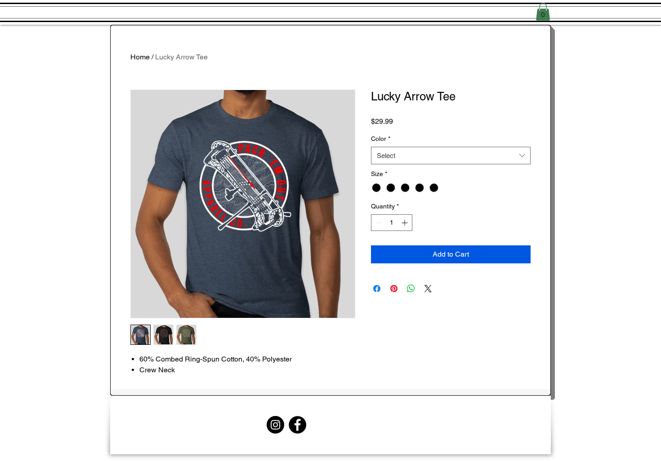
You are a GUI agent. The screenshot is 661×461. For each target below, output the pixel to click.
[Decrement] (378, 222)
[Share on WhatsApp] (411, 288)
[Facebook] (297, 425)
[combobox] (451, 155)
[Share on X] (428, 288)
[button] (543, 11)
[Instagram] (275, 425)
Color (380, 138)
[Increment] (405, 222)
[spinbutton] (392, 222)
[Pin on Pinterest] (394, 288)
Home (140, 57)
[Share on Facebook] (376, 288)
